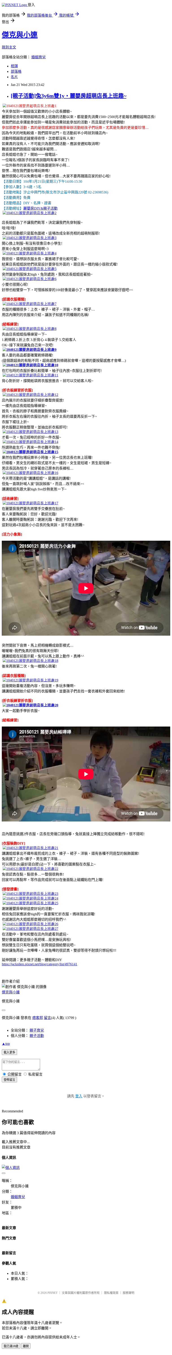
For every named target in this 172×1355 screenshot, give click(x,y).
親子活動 (37, 1036)
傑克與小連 (20, 35)
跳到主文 (9, 47)
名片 (14, 77)
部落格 (16, 71)
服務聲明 (128, 1292)
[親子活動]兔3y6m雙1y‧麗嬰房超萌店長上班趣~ (68, 96)
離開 (26, 1346)
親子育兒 (37, 1030)
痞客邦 (37, 1018)
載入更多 (9, 1052)
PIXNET (52, 1292)
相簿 (14, 66)
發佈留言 (9, 1079)
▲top (6, 1043)
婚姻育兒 (38, 57)
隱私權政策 (111, 1292)
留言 (47, 1018)
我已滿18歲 (11, 1346)
